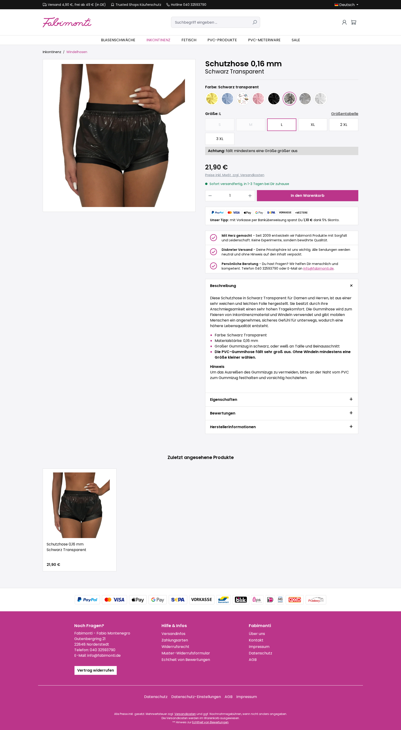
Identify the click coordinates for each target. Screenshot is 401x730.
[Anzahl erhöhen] (250, 195)
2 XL (343, 124)
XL (313, 124)
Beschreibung (223, 285)
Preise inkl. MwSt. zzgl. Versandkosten (234, 175)
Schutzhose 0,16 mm (66, 547)
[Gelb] (212, 98)
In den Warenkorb (307, 195)
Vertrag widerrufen (95, 670)
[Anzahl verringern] (210, 195)
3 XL (219, 138)
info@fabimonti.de (318, 268)
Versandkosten (185, 714)
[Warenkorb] (353, 22)
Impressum (259, 646)
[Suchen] (254, 22)
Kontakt (256, 640)
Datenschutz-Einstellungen (196, 696)
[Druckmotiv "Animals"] (243, 98)
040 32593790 (102, 650)
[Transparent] (305, 98)
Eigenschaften (223, 399)
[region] (119, 135)
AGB (253, 659)
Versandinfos (173, 633)
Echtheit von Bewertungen (186, 659)
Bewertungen (222, 413)
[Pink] (258, 98)
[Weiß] (320, 98)
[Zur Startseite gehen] (67, 22)
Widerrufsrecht (175, 646)
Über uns (257, 633)
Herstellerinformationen (233, 427)
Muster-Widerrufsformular (186, 653)
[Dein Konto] (344, 22)
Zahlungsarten (175, 640)
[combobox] (210, 22)
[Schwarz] (274, 98)
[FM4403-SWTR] (119, 135)
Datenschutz (260, 653)
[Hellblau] (227, 98)
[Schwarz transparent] (289, 98)
